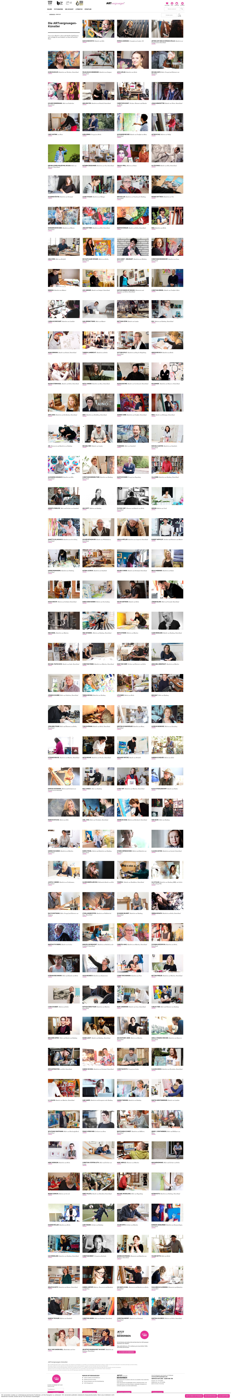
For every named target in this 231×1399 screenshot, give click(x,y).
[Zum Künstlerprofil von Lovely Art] (133, 776)
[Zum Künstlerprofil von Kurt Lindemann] (133, 994)
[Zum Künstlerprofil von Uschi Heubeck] (98, 963)
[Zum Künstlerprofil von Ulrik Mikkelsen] (167, 620)
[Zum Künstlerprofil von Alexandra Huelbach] (64, 465)
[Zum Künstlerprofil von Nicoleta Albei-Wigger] (98, 246)
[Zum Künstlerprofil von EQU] (167, 309)
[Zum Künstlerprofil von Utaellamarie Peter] (98, 901)
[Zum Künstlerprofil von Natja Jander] (98, 371)
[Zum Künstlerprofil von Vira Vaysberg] (98, 620)
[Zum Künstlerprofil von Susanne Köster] (64, 184)
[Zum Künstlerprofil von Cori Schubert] (64, 994)
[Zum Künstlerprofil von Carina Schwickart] (64, 309)
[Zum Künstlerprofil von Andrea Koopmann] (133, 1243)
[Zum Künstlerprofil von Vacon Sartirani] (133, 589)
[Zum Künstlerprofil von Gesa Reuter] (98, 91)
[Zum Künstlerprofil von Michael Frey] (98, 433)
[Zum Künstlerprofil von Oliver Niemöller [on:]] (98, 870)
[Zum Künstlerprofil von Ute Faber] (133, 683)
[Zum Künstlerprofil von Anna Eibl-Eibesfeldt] (167, 651)
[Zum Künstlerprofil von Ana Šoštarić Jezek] (133, 1025)
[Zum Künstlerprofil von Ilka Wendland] (64, 1243)
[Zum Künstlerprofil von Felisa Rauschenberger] (98, 60)
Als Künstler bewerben (126, 1352)
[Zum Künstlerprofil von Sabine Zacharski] (64, 838)
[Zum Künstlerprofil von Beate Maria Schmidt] (133, 1119)
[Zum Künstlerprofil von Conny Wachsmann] (133, 963)
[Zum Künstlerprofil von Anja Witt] (98, 496)
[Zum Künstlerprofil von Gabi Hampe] (98, 1088)
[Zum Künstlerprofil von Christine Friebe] (98, 651)
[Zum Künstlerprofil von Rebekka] (64, 278)
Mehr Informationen (210, 1396)
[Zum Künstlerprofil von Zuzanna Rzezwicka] (167, 932)
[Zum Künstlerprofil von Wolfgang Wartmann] (64, 1119)
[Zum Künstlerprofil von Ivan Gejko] (167, 807)
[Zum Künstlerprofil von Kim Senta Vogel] (133, 1275)
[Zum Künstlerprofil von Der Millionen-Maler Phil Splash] (64, 153)
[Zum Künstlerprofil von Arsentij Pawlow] (64, 496)
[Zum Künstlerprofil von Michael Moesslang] (133, 1181)
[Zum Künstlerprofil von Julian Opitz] (133, 1212)
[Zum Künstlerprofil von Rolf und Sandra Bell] (64, 1337)
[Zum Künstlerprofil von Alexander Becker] (133, 122)
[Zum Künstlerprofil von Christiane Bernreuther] (98, 465)
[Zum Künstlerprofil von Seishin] (167, 496)
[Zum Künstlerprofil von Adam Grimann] (64, 340)
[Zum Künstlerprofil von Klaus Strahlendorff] (167, 776)
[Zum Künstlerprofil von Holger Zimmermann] (64, 91)
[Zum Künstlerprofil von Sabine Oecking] (98, 1056)
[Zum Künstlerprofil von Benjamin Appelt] (64, 1025)
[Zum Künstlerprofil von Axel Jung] (98, 807)
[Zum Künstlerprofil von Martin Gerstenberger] (167, 1088)
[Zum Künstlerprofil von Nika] (167, 215)
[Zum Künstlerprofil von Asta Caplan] (133, 60)
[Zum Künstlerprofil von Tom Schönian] (98, 714)
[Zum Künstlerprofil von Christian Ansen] (98, 1306)
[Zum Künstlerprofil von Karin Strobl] (98, 838)
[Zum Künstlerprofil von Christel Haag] (133, 932)
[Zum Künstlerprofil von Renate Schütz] (64, 1275)
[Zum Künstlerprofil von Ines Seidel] (64, 620)
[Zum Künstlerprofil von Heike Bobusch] (167, 340)
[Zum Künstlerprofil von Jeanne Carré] (133, 402)
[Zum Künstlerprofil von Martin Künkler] (133, 215)
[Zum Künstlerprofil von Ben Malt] (167, 683)
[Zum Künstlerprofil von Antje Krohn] (98, 745)
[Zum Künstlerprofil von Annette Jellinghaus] (64, 527)
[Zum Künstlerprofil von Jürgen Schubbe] (64, 683)
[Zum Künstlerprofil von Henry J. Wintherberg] (167, 1119)
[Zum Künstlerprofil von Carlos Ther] (167, 994)
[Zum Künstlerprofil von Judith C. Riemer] (64, 870)
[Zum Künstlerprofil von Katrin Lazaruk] (98, 558)
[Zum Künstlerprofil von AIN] (64, 433)
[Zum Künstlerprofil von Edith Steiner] (133, 620)
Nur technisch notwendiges (194, 1396)
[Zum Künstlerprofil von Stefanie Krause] (64, 745)
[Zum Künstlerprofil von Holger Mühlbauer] (98, 527)
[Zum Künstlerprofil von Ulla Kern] (167, 465)
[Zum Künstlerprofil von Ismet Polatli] (98, 1181)
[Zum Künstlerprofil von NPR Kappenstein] (64, 1056)
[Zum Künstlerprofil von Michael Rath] (167, 60)
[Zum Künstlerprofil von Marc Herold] (133, 1150)
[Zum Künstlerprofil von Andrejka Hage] (133, 807)
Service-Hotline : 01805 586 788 (162, 1378)
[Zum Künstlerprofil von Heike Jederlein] (64, 1150)
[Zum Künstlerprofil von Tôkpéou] (133, 870)
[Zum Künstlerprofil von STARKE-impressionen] (133, 838)
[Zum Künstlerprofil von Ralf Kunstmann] (64, 901)
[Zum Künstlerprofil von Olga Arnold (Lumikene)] (167, 1275)
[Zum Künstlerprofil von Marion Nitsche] (64, 807)
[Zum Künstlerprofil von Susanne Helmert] (133, 901)
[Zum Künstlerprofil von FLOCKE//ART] (133, 496)
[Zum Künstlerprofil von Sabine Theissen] (133, 1088)
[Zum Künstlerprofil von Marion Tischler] (64, 1306)
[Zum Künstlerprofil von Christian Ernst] (98, 1243)
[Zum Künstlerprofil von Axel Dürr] (64, 246)
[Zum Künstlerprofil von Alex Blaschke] (133, 371)
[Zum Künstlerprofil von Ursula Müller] (133, 527)
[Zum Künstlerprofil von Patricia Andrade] (133, 28)
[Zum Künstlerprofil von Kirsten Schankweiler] (133, 714)
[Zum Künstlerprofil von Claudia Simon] (167, 1056)
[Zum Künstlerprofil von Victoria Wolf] (133, 340)
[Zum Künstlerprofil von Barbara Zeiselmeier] (167, 1212)
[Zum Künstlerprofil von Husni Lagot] (98, 1025)
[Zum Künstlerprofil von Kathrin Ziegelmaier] (98, 153)
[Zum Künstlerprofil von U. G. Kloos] (64, 1088)
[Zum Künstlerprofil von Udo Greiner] (98, 278)
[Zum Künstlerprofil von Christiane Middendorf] (167, 246)
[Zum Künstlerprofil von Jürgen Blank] (167, 589)
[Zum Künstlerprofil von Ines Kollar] (133, 184)
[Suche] (174, 9)
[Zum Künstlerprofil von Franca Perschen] (98, 1119)
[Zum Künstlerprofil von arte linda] (64, 402)
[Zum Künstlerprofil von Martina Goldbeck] (167, 1306)
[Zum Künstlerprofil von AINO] (98, 402)
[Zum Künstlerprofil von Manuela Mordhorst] (98, 932)
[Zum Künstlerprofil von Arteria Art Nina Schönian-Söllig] (167, 28)
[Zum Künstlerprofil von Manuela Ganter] (167, 433)
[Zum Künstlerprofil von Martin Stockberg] (64, 932)
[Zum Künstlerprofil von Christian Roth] (133, 1056)
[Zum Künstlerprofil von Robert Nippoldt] (167, 527)
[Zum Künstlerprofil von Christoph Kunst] (133, 91)
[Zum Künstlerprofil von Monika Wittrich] (167, 184)
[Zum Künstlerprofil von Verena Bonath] (167, 901)
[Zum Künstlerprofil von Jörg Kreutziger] (64, 714)
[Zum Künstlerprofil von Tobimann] (133, 433)
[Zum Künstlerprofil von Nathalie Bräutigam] (98, 994)
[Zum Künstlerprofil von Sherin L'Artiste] (98, 1275)
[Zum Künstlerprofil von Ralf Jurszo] (98, 776)
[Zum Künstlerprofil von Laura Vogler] (98, 184)
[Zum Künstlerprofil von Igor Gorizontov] (98, 28)
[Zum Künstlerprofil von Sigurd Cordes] (133, 558)
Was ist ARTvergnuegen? (89, 1392)
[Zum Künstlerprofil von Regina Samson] (64, 1181)
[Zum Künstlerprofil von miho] (167, 402)
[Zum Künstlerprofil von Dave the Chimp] (133, 651)
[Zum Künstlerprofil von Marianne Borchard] (64, 215)
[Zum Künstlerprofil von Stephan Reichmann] (64, 963)
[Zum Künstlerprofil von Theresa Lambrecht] (98, 340)
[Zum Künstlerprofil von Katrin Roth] (167, 1181)
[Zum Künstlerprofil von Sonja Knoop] (64, 589)
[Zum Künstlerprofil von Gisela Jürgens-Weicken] (167, 1025)
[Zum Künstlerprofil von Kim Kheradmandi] (167, 1150)
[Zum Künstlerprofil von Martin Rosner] (133, 465)
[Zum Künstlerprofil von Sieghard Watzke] (133, 745)
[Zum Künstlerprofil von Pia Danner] (167, 371)
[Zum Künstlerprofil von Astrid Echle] (167, 122)
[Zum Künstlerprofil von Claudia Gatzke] (167, 838)
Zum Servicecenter (157, 1392)
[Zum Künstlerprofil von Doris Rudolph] (64, 60)
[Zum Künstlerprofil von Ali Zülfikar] (167, 153)
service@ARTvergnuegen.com (159, 1376)
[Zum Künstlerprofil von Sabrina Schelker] (167, 745)
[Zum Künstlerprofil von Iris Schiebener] (167, 558)
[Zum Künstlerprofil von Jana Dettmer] (98, 215)
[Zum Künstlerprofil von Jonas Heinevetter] (167, 91)
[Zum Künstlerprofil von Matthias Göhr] (133, 309)
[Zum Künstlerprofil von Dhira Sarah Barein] (98, 589)
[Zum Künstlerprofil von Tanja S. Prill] (133, 153)
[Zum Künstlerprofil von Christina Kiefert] (133, 1306)
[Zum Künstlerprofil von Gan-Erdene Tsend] (98, 309)
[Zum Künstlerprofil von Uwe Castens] (64, 122)
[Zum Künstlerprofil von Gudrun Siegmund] (167, 714)
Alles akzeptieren (224, 1396)
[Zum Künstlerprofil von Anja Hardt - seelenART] (133, 246)
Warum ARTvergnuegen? (91, 1375)
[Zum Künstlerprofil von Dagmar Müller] (64, 1212)
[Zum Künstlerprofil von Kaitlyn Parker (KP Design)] (133, 278)
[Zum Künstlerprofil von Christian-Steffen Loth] (98, 1150)
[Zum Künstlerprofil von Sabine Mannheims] (64, 558)
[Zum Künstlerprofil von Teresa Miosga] (98, 683)
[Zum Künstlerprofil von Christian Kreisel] (167, 278)
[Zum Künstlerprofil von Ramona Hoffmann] (64, 776)
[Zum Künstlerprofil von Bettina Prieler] (167, 963)
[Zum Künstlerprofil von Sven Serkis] (98, 122)
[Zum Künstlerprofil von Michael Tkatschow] (64, 651)
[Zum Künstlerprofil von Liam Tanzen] (98, 1212)
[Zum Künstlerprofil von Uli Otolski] (167, 870)
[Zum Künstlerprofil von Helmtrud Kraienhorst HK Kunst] (98, 1337)
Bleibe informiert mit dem (55, 1385)
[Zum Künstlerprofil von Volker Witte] (167, 1243)
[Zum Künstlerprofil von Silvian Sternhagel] (64, 371)
